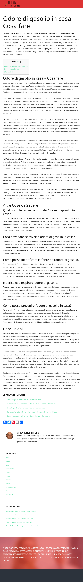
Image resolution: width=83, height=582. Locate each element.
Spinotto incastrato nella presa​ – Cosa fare (19, 522)
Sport (8, 491)
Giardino (8, 480)
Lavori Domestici (11, 487)
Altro (7, 458)
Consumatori (10, 469)
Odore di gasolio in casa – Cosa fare (16, 66)
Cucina (8, 472)
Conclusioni (8, 72)
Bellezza (8, 461)
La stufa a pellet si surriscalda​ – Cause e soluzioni (21, 515)
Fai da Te (8, 476)
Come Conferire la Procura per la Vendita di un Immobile (23, 526)
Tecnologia (9, 494)
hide (18, 62)
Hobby (8, 483)
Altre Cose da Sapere (11, 69)
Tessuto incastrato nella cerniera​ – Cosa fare (19, 518)
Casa (7, 465)
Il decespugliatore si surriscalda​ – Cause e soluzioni (21, 511)
